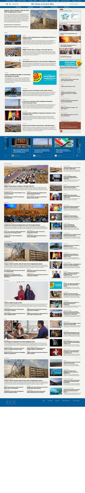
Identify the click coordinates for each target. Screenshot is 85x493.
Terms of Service (76, 400)
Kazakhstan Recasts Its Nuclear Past (12, 24)
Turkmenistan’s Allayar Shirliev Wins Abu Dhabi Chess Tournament (37, 310)
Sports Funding (66, 205)
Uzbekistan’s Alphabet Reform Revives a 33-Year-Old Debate (37, 236)
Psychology (6, 340)
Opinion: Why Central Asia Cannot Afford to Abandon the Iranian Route (63, 151)
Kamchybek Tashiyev (8, 347)
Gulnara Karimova (67, 349)
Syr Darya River (30, 390)
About (44, 400)
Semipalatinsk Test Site (65, 77)
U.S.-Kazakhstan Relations (9, 273)
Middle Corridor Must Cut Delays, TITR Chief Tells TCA (37, 49)
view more (78, 74)
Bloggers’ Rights (66, 321)
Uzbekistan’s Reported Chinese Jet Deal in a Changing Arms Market (37, 275)
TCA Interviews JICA (67, 262)
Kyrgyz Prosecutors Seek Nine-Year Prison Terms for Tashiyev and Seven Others (14, 349)
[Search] (10, 4)
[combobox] (74, 4)
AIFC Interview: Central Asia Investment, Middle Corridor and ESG (37, 197)
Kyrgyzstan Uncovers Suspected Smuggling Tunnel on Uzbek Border (14, 353)
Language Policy (30, 234)
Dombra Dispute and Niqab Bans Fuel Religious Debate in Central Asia (36, 349)
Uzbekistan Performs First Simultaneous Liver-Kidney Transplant (14, 310)
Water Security (7, 390)
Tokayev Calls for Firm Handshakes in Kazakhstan (13, 236)
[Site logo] (42, 4)
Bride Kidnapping (67, 339)
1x (77, 70)
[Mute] (79, 70)
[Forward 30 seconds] (64, 70)
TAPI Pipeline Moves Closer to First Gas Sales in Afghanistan (39, 61)
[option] (42, 147)
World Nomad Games (67, 310)
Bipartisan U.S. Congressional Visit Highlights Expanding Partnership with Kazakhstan (13, 275)
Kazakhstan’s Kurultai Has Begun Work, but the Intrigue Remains (69, 101)
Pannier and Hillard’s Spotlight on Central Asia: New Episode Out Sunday (17, 75)
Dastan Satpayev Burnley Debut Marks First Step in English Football (14, 314)
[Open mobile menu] (7, 4)
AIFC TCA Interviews (31, 195)
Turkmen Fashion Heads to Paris (68, 86)
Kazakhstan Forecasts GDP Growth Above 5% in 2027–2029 (14, 197)
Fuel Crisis (24, 123)
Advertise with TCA (66, 400)
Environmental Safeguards (68, 378)
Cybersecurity (66, 331)
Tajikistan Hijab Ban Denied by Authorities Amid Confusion (37, 353)
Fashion (62, 85)
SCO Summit (25, 88)
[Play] (61, 70)
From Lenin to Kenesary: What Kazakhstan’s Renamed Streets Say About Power (42, 151)
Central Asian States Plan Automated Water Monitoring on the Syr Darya (36, 392)
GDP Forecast (6, 195)
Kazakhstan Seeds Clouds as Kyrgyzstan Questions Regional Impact (14, 392)
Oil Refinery (66, 193)
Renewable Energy (67, 175)
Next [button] (79, 148)
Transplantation (7, 308)
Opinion (24, 99)
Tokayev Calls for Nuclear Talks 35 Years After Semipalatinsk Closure (70, 80)
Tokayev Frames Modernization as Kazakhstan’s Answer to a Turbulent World (69, 93)
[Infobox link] (30, 33)
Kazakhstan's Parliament (65, 99)
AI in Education (66, 214)
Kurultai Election (30, 230)
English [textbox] (76, 4)
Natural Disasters (7, 269)
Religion (28, 351)
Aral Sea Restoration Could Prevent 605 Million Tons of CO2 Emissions (13, 388)
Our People (50, 400)
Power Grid (66, 271)
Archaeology (66, 292)
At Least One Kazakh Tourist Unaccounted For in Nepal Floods (14, 271)
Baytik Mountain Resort (65, 120)
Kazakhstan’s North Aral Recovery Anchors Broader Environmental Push (37, 388)
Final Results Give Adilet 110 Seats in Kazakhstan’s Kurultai (36, 232)
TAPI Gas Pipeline (26, 59)
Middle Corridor (25, 47)
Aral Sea (5, 385)
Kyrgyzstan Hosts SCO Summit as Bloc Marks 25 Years (37, 90)
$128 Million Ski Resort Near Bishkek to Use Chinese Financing (14, 193)
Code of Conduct (7, 234)
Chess (28, 308)
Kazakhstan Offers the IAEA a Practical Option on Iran (16, 26)
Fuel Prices (29, 191)
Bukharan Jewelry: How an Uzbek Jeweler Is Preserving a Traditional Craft (37, 314)
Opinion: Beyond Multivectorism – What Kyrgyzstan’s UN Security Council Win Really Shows (21, 151)
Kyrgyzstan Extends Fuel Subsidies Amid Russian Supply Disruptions (36, 193)
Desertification (66, 369)
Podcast (6, 72)
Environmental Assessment (69, 388)
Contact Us (57, 400)
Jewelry (28, 312)
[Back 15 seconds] (63, 70)
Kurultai (24, 35)
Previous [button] (5, 148)
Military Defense (30, 273)
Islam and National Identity (32, 347)
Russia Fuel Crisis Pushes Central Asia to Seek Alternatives (38, 125)
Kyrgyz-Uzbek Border (8, 351)
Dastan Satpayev (7, 312)
